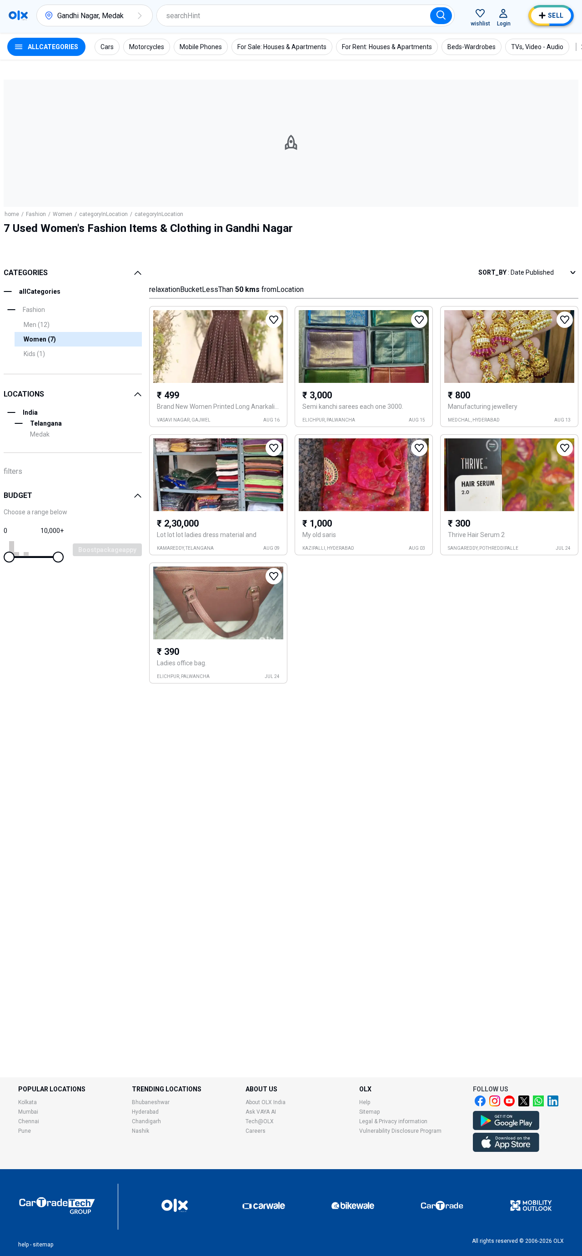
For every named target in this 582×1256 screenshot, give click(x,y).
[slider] (9, 557)
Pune (24, 1131)
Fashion (36, 214)
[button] (139, 15)
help (23, 1244)
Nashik (140, 1131)
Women (62, 214)
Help (364, 1102)
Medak (40, 434)
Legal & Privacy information (393, 1121)
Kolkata (27, 1102)
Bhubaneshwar (151, 1102)
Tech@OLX (260, 1121)
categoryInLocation (103, 214)
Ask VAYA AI (261, 1112)
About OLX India (266, 1102)
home (12, 214)
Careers (256, 1131)
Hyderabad (145, 1112)
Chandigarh (146, 1121)
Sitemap (369, 1112)
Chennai (28, 1121)
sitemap (43, 1244)
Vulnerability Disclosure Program (400, 1131)
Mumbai (28, 1112)
